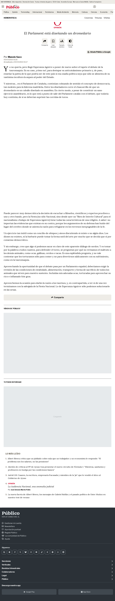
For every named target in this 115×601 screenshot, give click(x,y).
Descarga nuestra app (11, 585)
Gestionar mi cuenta (12, 523)
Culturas (85, 12)
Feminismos (49, 12)
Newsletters (9, 526)
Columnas (88, 18)
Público (11, 513)
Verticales (6, 565)
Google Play (30, 592)
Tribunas (98, 18)
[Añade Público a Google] (4, 552)
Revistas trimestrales (11, 568)
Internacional (37, 12)
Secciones (6, 561)
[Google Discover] (9, 552)
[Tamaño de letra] (61, 41)
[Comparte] (44, 41)
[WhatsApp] (58, 552)
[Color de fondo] (70, 41)
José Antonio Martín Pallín (20, 490)
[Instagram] (31, 552)
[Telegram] (47, 552)
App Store (86, 592)
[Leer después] (53, 41)
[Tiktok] (42, 552)
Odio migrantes (17, 2)
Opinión (15, 12)
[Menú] (3, 6)
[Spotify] (52, 552)
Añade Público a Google (100, 52)
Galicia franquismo (95, 2)
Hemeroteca (10, 18)
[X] (20, 552)
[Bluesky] (25, 552)
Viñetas (107, 18)
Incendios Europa (66, 2)
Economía (103, 12)
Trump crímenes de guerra (43, 2)
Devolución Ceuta (28, 2)
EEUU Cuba (56, 2)
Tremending (25, 12)
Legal (4, 575)
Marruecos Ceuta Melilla (80, 2)
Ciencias (94, 12)
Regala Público (10, 533)
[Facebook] (15, 552)
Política (6, 12)
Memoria (75, 12)
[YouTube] (36, 552)
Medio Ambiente (63, 12)
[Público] (53, 7)
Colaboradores (8, 572)
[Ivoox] (63, 552)
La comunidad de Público (15, 536)
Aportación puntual (12, 529)
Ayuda (7, 539)
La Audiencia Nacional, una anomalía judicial (31, 486)
